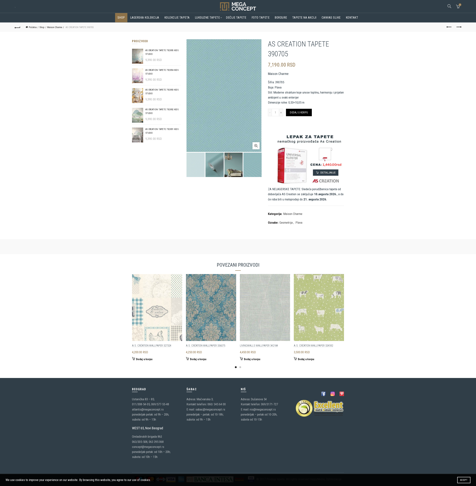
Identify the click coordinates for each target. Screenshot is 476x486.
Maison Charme (54, 27)
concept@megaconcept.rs (148, 447)
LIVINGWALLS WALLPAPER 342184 (259, 345)
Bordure (281, 17)
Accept (463, 480)
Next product (458, 27)
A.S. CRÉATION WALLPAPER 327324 (151, 345)
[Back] (17, 27)
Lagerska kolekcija (144, 17)
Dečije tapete (236, 17)
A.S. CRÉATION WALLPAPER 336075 (205, 345)
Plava (298, 222)
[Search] (449, 6)
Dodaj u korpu (299, 112)
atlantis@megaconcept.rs (148, 409)
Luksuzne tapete (207, 17)
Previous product (449, 27)
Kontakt (352, 17)
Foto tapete (261, 17)
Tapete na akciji (304, 17)
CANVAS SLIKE (331, 17)
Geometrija (286, 222)
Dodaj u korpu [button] (144, 359)
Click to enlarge (256, 145)
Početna (33, 27)
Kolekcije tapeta (177, 17)
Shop (121, 17)
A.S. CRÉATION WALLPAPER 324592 (313, 345)
